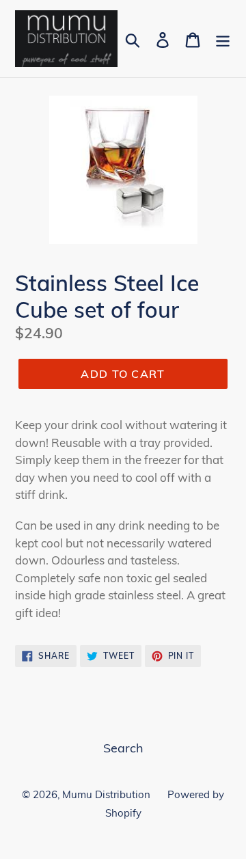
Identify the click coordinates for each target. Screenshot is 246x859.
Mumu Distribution (106, 794)
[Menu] (223, 39)
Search (123, 748)
